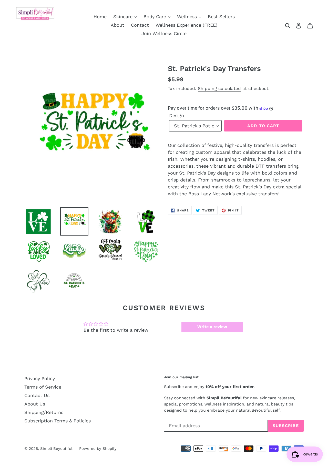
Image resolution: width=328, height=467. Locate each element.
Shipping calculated (219, 88)
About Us (34, 404)
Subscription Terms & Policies (57, 420)
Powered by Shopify (98, 448)
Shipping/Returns (43, 412)
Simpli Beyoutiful (56, 448)
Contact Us (36, 395)
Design (176, 115)
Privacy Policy (39, 378)
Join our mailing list (181, 377)
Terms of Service (42, 387)
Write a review (212, 326)
